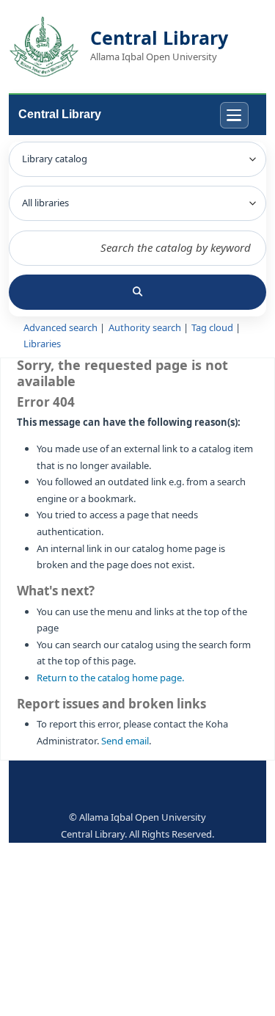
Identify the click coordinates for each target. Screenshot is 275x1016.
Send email (125, 741)
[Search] (137, 292)
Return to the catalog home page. (110, 678)
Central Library (59, 114)
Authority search (145, 328)
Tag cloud (212, 328)
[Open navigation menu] (234, 115)
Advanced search (60, 328)
